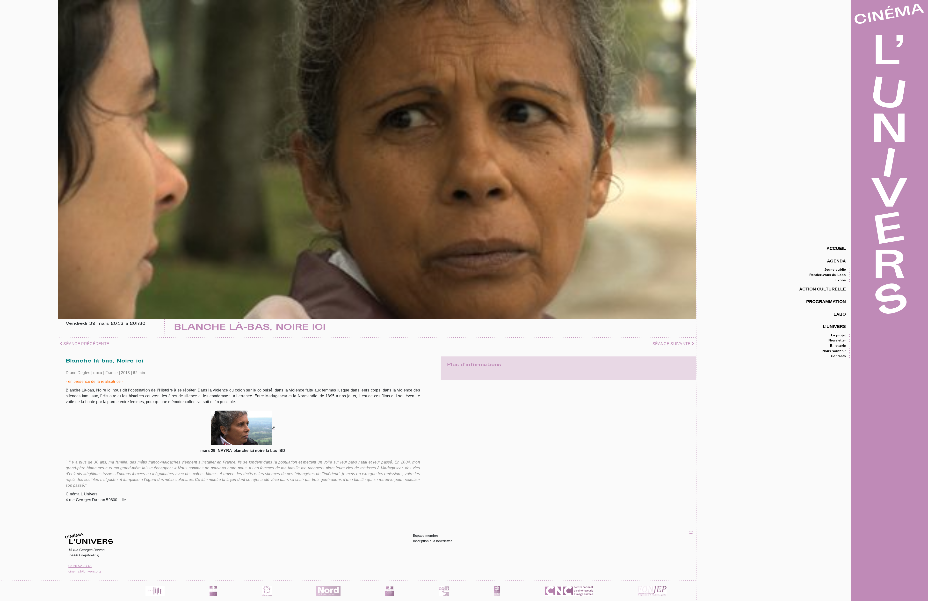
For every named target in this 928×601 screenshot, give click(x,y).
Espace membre (425, 535)
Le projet (838, 335)
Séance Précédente (85, 344)
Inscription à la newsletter (432, 541)
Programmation (826, 301)
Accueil (836, 248)
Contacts (838, 356)
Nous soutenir (834, 351)
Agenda (836, 260)
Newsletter (837, 340)
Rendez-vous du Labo (827, 275)
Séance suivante (672, 344)
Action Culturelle (822, 288)
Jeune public (835, 269)
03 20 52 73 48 (80, 566)
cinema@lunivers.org (84, 571)
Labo (840, 314)
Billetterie (838, 346)
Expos (840, 280)
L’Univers (834, 326)
